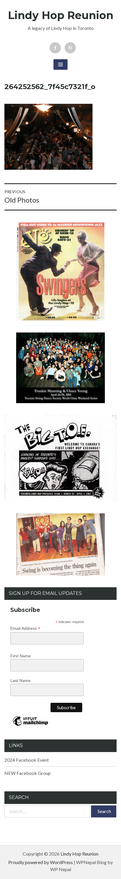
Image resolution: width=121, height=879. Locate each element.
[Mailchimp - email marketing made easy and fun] (30, 725)
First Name (20, 656)
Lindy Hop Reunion (60, 15)
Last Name (20, 680)
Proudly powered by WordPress (40, 862)
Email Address (25, 628)
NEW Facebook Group (27, 773)
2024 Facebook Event (26, 760)
